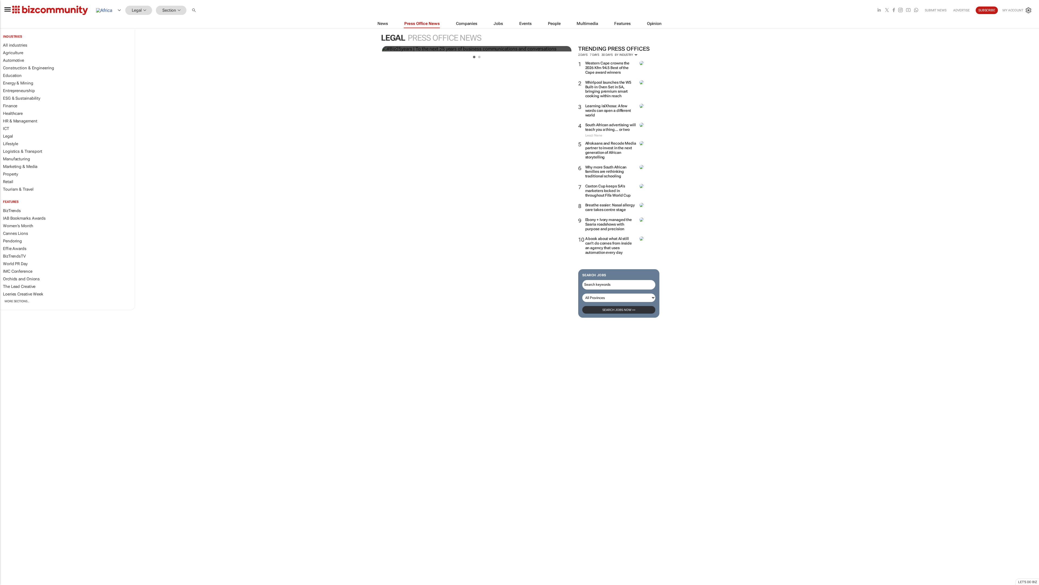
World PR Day (15, 263)
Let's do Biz (1027, 582)
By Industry (624, 55)
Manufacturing (16, 159)
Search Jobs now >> (618, 309)
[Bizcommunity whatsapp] (916, 10)
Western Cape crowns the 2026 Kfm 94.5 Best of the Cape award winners (607, 67)
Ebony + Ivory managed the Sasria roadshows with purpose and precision (608, 224)
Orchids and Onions (21, 279)
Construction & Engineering (28, 68)
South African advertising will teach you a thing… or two (610, 127)
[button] (194, 10)
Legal (8, 136)
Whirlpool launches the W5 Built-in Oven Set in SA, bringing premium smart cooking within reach (608, 89)
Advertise (961, 10)
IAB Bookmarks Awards (24, 218)
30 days (607, 55)
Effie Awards (15, 248)
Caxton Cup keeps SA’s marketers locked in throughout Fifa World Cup (608, 190)
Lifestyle (10, 143)
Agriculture (13, 52)
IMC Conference (17, 271)
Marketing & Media (20, 166)
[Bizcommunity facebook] (894, 10)
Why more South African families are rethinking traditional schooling (606, 171)
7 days (594, 55)
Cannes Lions (15, 233)
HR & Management (20, 121)
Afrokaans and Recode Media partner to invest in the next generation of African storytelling (610, 150)
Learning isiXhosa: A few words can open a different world (608, 110)
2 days (583, 55)
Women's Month (18, 225)
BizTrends (12, 210)
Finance (10, 105)
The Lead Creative (19, 286)
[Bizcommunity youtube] (908, 10)
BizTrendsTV (14, 256)
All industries (15, 45)
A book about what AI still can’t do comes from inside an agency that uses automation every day (608, 245)
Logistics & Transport (22, 151)
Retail (8, 181)
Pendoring (12, 241)
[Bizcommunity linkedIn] (879, 10)
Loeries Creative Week (23, 294)
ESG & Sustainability (21, 98)
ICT (6, 128)
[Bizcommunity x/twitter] (887, 10)
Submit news (935, 10)
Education (12, 75)
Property (10, 174)
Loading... (10, 334)
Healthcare (13, 113)
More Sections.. (17, 301)
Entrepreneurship (19, 90)
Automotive (13, 60)
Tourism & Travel (18, 189)
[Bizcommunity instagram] (900, 10)
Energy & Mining (18, 83)
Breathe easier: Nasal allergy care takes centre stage (610, 207)
